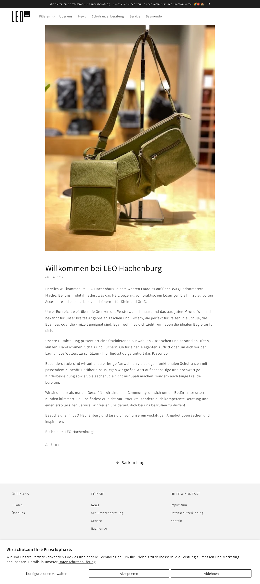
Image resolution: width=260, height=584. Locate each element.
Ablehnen (211, 573)
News (95, 505)
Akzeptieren (129, 573)
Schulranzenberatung (107, 513)
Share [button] (55, 445)
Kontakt (176, 521)
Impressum (179, 505)
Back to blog (132, 462)
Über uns (18, 513)
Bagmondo (99, 528)
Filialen (17, 505)
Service (96, 521)
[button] (46, 17)
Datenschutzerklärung (76, 561)
